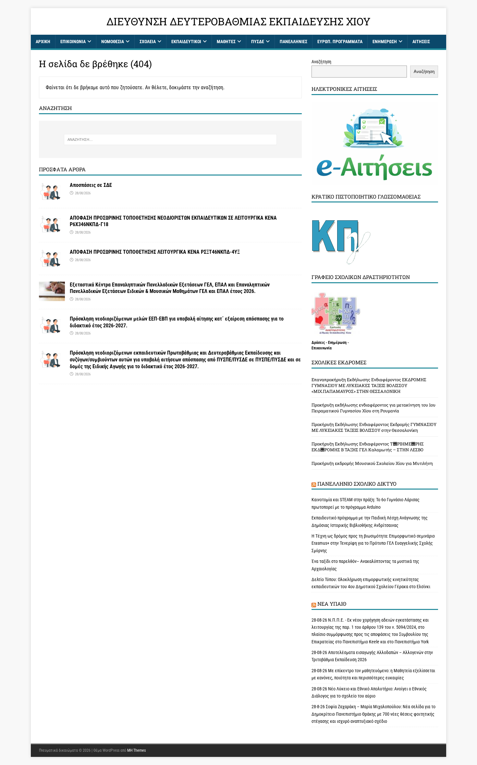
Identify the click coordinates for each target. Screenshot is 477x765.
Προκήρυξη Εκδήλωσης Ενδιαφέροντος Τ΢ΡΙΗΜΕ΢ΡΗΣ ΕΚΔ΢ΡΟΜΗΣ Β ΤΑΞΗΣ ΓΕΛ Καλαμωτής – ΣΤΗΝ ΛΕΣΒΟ (368, 447)
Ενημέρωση (385, 41)
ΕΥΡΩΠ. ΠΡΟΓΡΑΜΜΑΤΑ (339, 41)
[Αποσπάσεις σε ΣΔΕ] (52, 197)
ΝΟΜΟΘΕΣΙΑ (112, 41)
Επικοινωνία (73, 41)
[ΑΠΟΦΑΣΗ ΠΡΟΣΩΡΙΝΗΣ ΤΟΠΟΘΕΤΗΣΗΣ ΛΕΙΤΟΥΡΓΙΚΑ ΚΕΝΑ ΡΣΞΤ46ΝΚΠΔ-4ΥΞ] (52, 264)
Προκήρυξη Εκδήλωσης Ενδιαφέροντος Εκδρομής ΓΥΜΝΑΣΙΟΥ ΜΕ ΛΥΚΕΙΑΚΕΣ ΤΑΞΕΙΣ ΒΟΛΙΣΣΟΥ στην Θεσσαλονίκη (374, 427)
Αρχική (43, 41)
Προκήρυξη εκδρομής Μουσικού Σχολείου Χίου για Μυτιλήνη (372, 463)
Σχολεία (148, 41)
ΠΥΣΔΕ (257, 41)
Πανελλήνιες (293, 41)
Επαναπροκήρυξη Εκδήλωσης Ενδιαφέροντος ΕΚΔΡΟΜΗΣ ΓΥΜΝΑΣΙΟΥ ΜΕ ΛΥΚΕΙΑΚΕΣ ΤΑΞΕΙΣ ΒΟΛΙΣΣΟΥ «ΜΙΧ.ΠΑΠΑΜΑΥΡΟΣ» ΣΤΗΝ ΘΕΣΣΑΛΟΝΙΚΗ (369, 385)
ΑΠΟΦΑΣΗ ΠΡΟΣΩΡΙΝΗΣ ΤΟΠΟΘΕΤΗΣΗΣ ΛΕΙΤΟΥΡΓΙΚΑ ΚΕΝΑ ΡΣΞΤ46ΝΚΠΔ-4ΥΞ (155, 252)
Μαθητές (226, 41)
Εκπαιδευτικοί (186, 41)
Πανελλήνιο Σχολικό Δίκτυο (357, 483)
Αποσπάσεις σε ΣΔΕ (91, 185)
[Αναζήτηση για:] (170, 139)
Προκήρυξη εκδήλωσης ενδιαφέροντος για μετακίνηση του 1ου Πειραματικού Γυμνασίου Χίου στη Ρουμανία (373, 408)
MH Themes (136, 750)
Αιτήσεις (421, 41)
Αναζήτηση (321, 61)
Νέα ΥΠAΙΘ (331, 603)
